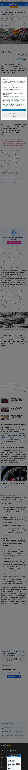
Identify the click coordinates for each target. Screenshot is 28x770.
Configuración (14, 113)
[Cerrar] (20, 755)
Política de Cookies (6, 105)
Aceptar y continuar (14, 109)
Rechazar (14, 116)
